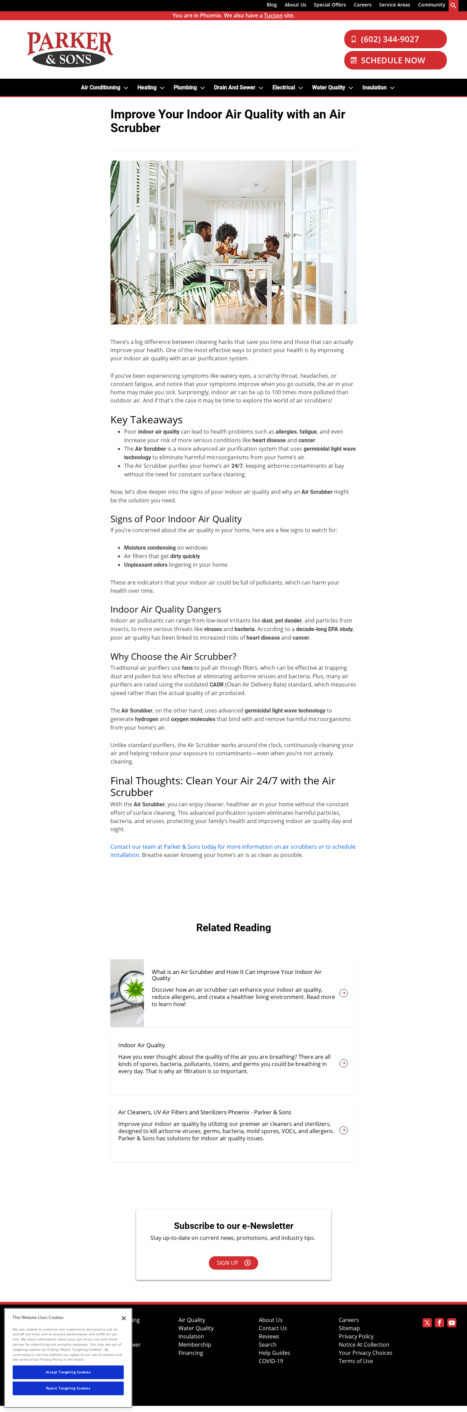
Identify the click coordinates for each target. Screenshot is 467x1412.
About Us (295, 4)
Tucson (273, 15)
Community (431, 4)
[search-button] (454, 5)
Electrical (283, 87)
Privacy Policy (356, 1336)
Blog (272, 4)
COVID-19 (271, 1361)
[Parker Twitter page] (427, 1324)
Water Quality (328, 87)
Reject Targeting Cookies (68, 1388)
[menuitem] (272, 6)
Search (268, 1345)
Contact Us (273, 1328)
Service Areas (394, 4)
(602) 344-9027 (390, 38)
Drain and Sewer (234, 87)
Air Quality (191, 1320)
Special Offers (330, 4)
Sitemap (349, 1328)
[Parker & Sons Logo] (70, 49)
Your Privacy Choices (365, 1353)
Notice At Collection (364, 1345)
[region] (68, 1358)
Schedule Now (393, 60)
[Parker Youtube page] (451, 1324)
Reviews (269, 1336)
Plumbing (185, 87)
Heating (147, 87)
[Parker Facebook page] (439, 1324)
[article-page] (343, 993)
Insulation (374, 87)
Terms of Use (356, 1361)
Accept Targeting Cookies (68, 1372)
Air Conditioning (100, 87)
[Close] (123, 1318)
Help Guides (274, 1353)
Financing (190, 1353)
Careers (363, 4)
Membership (194, 1345)
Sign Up (227, 1263)
